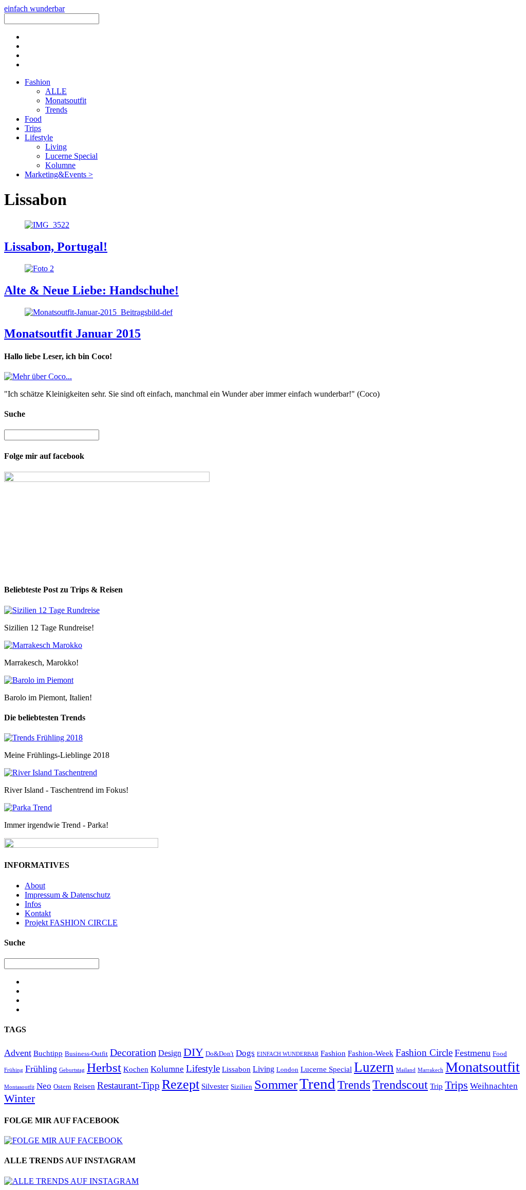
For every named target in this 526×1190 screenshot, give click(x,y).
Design (169, 1053)
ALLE (56, 91)
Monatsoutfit (65, 100)
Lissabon (236, 1069)
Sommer (275, 1084)
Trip (436, 1086)
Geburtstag (72, 1070)
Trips (33, 128)
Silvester (215, 1086)
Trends (56, 109)
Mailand (406, 1070)
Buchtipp (48, 1053)
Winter (19, 1098)
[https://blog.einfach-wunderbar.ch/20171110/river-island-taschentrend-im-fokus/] (50, 772)
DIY (193, 1052)
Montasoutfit (19, 1087)
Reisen (84, 1086)
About (35, 885)
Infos (33, 904)
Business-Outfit (86, 1053)
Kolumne (60, 165)
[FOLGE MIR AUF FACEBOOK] (63, 1140)
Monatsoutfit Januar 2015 (72, 333)
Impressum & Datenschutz (67, 894)
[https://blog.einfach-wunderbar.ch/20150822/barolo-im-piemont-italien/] (38, 680)
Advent (17, 1053)
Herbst (104, 1067)
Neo (43, 1086)
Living (56, 146)
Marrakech (430, 1070)
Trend (317, 1083)
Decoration (133, 1052)
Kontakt (38, 913)
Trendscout (400, 1084)
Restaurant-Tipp (128, 1085)
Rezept (180, 1084)
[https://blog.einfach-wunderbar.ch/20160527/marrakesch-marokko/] (43, 645)
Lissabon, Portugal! (55, 246)
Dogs (245, 1053)
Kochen (135, 1069)
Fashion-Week (370, 1053)
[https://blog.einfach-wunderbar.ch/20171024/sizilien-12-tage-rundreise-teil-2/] (52, 610)
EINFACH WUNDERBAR (287, 1054)
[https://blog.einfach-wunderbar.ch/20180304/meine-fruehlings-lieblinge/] (43, 737)
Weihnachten (494, 1086)
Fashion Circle (424, 1052)
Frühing (13, 1070)
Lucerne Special (71, 156)
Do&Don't (219, 1053)
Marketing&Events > (59, 174)
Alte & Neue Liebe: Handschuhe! (91, 290)
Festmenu (473, 1053)
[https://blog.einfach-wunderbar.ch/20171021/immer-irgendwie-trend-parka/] (28, 807)
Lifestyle (39, 137)
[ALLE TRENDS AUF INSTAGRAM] (71, 1181)
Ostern (62, 1086)
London (287, 1069)
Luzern (374, 1067)
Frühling (41, 1069)
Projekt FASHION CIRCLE (71, 922)
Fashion (37, 82)
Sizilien (241, 1086)
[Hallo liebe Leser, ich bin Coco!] (38, 376)
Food (33, 119)
